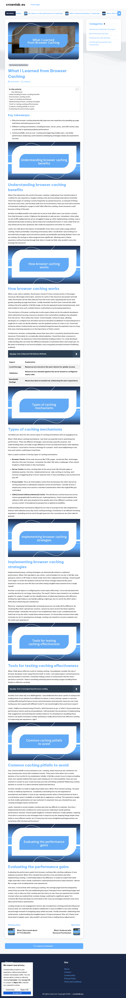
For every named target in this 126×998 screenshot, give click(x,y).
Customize (10, 990)
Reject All (24, 990)
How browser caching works (19, 97)
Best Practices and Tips (98, 34)
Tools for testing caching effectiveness (23, 104)
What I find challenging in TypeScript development (100, 13)
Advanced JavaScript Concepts (102, 29)
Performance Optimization (19, 65)
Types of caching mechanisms (20, 99)
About (66, 969)
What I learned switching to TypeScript (59, 13)
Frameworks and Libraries (99, 38)
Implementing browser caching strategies (24, 102)
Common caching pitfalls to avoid (21, 106)
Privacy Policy (70, 978)
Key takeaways (16, 92)
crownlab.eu (15, 4)
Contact (67, 972)
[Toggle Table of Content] (76, 89)
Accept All (17, 993)
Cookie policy (69, 975)
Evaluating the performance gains (21, 109)
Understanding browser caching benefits (24, 94)
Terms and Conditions (73, 982)
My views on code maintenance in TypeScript (20, 13)
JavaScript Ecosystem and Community (100, 43)
